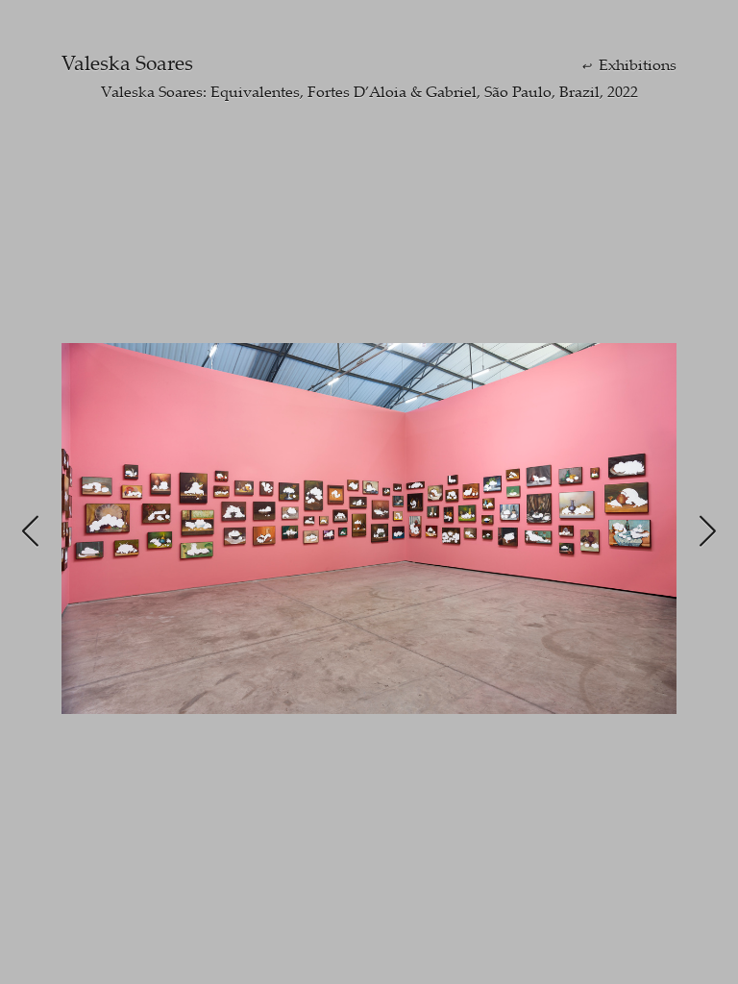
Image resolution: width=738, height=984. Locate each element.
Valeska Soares (127, 62)
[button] (30, 532)
